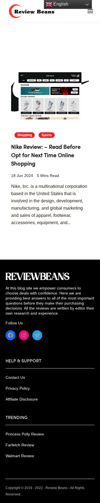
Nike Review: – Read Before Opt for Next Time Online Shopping (46, 156)
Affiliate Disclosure (22, 399)
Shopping (24, 135)
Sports (46, 135)
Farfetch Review (20, 445)
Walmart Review (20, 456)
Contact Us (15, 377)
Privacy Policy (18, 388)
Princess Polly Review (25, 434)
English (60, 4)
